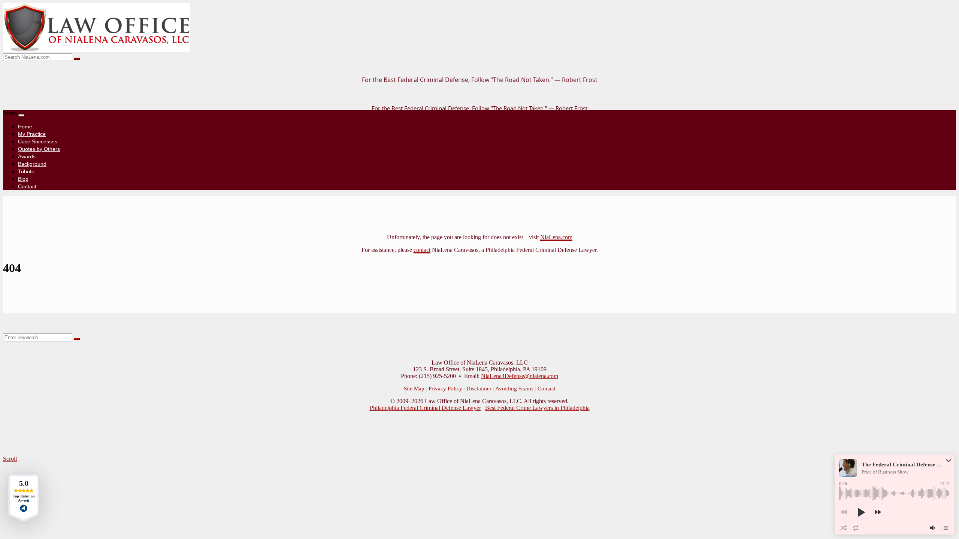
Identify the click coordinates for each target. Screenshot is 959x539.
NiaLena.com (556, 237)
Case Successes (37, 141)
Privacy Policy (445, 389)
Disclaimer (478, 389)
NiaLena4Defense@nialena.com (519, 376)
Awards (27, 156)
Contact (27, 186)
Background (32, 164)
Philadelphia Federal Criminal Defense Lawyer (425, 408)
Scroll (10, 459)
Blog (23, 179)
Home (25, 127)
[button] (949, 460)
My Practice (32, 134)
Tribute (26, 171)
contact (422, 250)
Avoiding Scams (514, 389)
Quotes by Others (39, 149)
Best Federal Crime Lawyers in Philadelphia (537, 408)
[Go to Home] (96, 49)
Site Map (414, 389)
